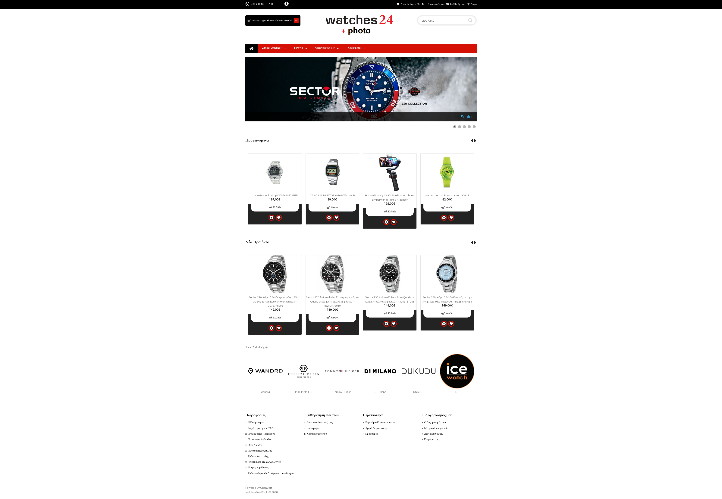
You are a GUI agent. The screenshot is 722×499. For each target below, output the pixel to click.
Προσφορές (371, 434)
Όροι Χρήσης (255, 445)
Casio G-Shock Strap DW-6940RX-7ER (275, 195)
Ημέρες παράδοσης (258, 467)
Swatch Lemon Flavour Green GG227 (447, 195)
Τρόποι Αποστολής (258, 456)
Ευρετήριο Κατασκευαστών (380, 422)
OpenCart (266, 488)
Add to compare (271, 218)
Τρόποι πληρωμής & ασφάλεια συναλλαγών (271, 473)
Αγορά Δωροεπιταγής (376, 428)
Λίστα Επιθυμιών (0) (410, 4)
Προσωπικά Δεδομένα (260, 439)
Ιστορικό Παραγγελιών (436, 428)
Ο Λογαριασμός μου (435, 4)
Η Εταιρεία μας (256, 422)
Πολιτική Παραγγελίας (260, 450)
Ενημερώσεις (431, 439)
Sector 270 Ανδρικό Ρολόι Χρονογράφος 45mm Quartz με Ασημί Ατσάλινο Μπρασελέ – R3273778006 (275, 301)
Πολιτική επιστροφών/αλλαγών (264, 462)
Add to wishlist (279, 218)
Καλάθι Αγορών (457, 4)
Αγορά (474, 4)
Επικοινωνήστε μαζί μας (320, 422)
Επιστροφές (313, 428)
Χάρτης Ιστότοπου (317, 434)
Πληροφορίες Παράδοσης (261, 434)
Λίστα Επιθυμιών (433, 434)
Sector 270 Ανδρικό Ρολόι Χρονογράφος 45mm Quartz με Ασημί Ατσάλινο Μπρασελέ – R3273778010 (332, 301)
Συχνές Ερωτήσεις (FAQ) (261, 428)
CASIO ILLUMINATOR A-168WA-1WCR (332, 195)
